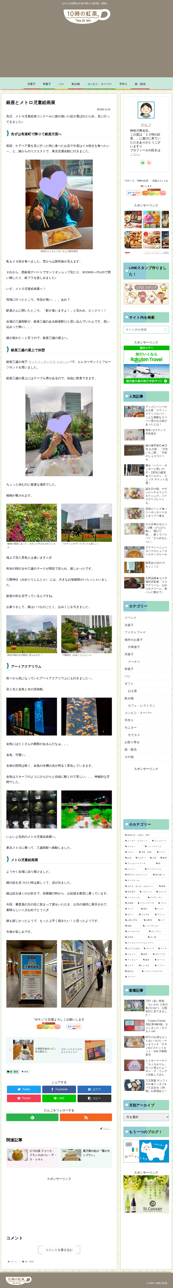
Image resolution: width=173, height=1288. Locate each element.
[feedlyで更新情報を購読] (32, 1117)
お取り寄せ (132, 742)
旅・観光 (14, 1071)
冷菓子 (129, 625)
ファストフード (135, 632)
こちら (134, 154)
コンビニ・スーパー (138, 713)
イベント (131, 617)
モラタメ (134, 735)
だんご (146, 125)
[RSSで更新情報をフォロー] (86, 1117)
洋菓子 (129, 654)
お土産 (132, 691)
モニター (131, 727)
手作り (129, 720)
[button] (166, 330)
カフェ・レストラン (141, 705)
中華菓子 (134, 647)
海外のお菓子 (134, 639)
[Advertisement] (86, 53)
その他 (129, 757)
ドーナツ (134, 661)
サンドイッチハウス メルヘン (48, 362)
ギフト (129, 683)
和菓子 (129, 669)
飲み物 (129, 698)
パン (128, 676)
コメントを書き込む (59, 1250)
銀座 (26, 1071)
